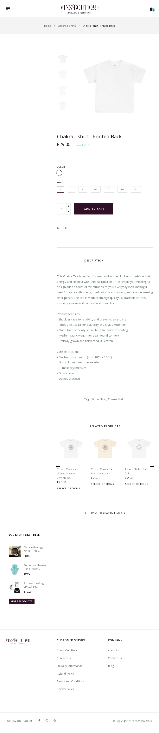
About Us (114, 650)
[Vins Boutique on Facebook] (39, 720)
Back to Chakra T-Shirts (108, 512)
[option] (114, 88)
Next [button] (147, 88)
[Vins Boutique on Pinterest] (55, 720)
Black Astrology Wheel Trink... (33, 549)
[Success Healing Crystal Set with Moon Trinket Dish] (15, 587)
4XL (122, 189)
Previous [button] (82, 88)
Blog (111, 666)
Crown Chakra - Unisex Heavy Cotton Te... (66, 473)
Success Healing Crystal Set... (33, 585)
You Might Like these (24, 535)
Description (94, 260)
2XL (96, 189)
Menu (16, 9)
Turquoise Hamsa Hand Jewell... (34, 567)
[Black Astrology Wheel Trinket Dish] (15, 551)
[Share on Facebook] (59, 228)
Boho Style (98, 399)
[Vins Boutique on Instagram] (47, 720)
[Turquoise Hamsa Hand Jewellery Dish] (15, 569)
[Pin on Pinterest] (66, 228)
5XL (136, 189)
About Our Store (67, 650)
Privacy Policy (65, 689)
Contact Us (64, 658)
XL (83, 189)
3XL (109, 189)
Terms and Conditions (71, 681)
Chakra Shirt (115, 399)
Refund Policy (65, 673)
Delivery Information (70, 666)
